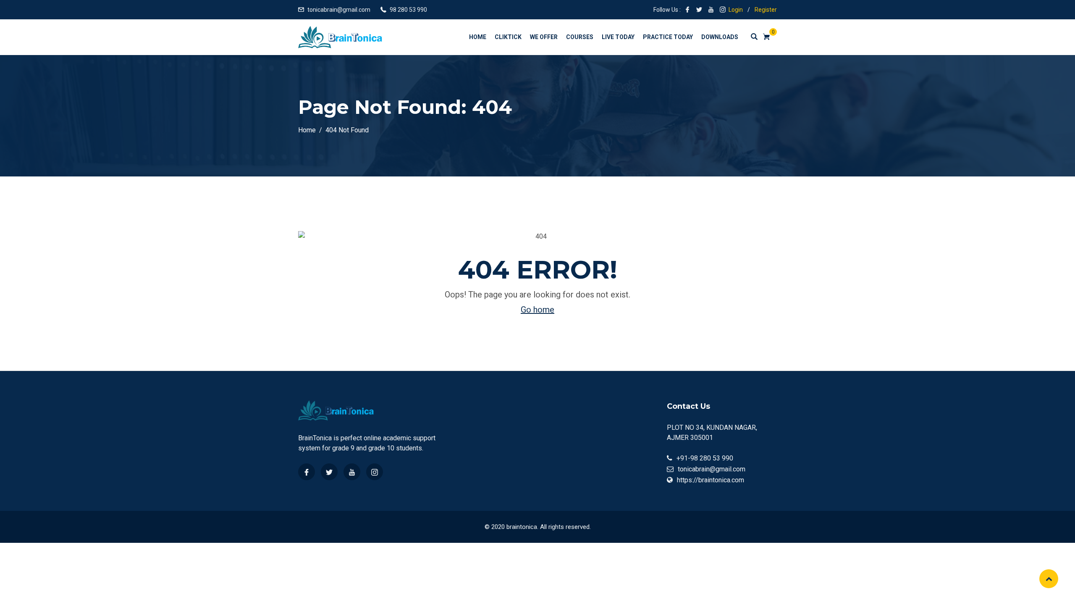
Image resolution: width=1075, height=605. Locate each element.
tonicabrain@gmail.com (338, 9)
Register (766, 9)
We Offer (544, 37)
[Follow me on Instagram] (723, 9)
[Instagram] (374, 471)
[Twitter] (329, 471)
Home (477, 37)
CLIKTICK (508, 37)
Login (736, 9)
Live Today (618, 37)
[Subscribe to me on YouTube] (711, 9)
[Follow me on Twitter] (699, 9)
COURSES (579, 37)
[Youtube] (351, 471)
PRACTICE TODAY (668, 37)
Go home (537, 310)
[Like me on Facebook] (687, 9)
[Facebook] (306, 471)
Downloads (719, 37)
